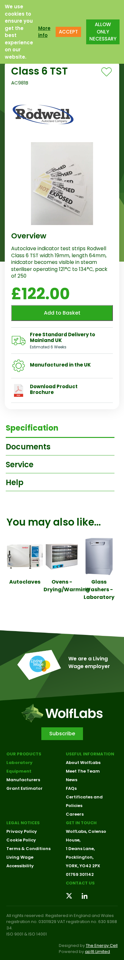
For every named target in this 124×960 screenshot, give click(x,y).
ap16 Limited (97, 952)
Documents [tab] (28, 446)
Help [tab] (15, 482)
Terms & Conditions (28, 849)
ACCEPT (68, 31)
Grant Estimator (24, 788)
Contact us (80, 883)
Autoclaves (24, 581)
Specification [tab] (32, 428)
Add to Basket (62, 312)
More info (44, 32)
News (71, 780)
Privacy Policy (21, 831)
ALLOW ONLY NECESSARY (102, 31)
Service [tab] (19, 464)
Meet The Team (83, 771)
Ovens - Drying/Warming (67, 585)
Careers (75, 814)
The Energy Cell (102, 945)
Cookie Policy (21, 840)
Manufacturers (23, 780)
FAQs (71, 788)
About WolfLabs (83, 763)
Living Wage (19, 857)
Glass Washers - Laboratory (99, 589)
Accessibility (20, 866)
